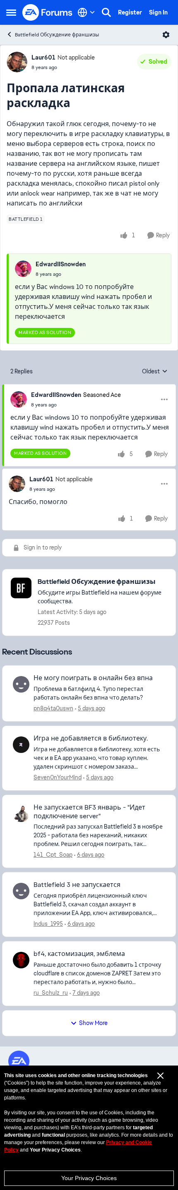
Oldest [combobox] (155, 372)
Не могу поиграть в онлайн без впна (93, 678)
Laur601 (43, 57)
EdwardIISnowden (61, 264)
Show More (93, 1023)
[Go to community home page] (47, 12)
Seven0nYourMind (58, 777)
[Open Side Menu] (11, 12)
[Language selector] (86, 12)
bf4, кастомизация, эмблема (79, 954)
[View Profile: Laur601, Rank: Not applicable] (17, 62)
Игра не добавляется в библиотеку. (91, 738)
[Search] (106, 12)
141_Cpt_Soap (53, 854)
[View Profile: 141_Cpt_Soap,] (21, 813)
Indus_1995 (48, 923)
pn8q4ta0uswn (53, 708)
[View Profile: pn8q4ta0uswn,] (21, 684)
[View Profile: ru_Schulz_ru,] (21, 960)
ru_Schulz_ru (51, 992)
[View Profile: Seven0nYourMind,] (21, 744)
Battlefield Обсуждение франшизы (57, 34)
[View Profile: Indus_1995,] (21, 891)
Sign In (158, 12)
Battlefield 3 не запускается (77, 885)
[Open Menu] (166, 35)
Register (130, 12)
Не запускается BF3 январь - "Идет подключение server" (89, 811)
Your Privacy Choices (89, 1178)
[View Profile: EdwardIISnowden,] (23, 268)
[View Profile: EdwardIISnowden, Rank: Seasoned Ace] (18, 399)
